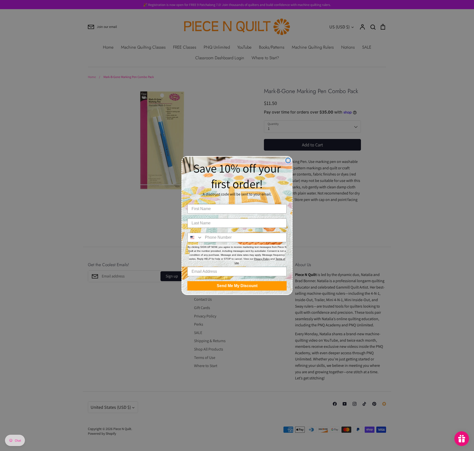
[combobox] (195, 237)
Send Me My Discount (237, 286)
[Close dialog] (288, 160)
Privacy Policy (262, 258)
